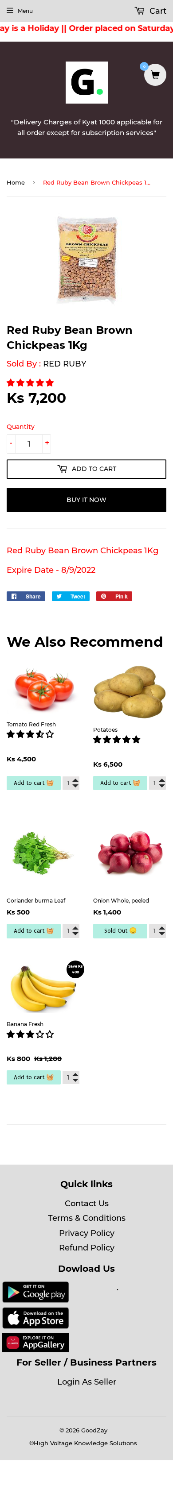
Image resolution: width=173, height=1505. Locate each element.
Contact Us (87, 1203)
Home (16, 182)
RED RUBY (64, 364)
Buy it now (86, 500)
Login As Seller (86, 1382)
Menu (25, 11)
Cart (156, 11)
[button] (31, 383)
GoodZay (94, 1430)
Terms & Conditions (87, 1218)
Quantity (21, 427)
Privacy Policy (86, 1233)
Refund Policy (86, 1248)
